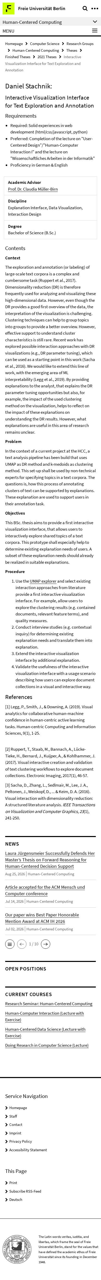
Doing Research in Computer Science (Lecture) (47, 1045)
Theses (71, 50)
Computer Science (44, 43)
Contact (15, 1124)
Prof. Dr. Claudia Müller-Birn (33, 189)
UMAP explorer (43, 581)
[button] (10, 944)
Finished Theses (17, 56)
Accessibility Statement (28, 1149)
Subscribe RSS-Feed (25, 1191)
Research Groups (80, 43)
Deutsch (15, 1199)
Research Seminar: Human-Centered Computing (48, 1003)
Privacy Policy (20, 1141)
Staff (13, 1116)
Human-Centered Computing (35, 50)
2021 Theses (47, 56)
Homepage (14, 43)
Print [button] (13, 1182)
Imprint (15, 1133)
